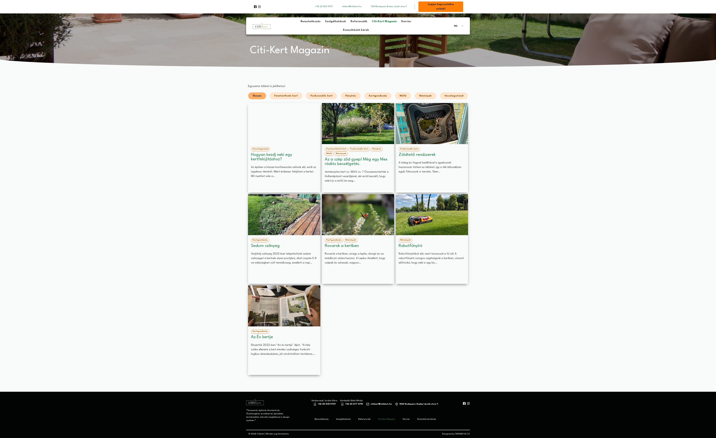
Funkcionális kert (321, 96)
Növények (425, 96)
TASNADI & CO (462, 434)
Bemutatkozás (311, 21)
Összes (257, 96)
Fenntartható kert (286, 96)
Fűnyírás (350, 96)
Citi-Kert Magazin (384, 21)
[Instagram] (259, 7)
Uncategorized (454, 96)
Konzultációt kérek (356, 30)
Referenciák (359, 21)
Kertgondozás (378, 96)
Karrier (406, 21)
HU (455, 26)
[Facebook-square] (255, 7)
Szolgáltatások (335, 21)
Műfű (403, 96)
